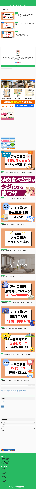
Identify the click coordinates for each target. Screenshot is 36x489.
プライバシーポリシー (11, 454)
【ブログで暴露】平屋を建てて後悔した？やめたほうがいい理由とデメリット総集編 (16, 354)
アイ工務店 (3, 424)
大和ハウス (3, 470)
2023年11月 (2, 409)
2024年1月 (2, 407)
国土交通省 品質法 (5, 458)
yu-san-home (25, 390)
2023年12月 (3, 408)
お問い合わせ (16, 454)
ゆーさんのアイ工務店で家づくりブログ (18, 5)
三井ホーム (3, 473)
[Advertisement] (18, 129)
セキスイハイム (23, 26)
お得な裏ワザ (3, 426)
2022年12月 (3, 416)
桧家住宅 (2, 482)
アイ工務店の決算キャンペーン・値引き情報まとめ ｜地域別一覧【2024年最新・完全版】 (17, 302)
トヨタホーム (3, 480)
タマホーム (23, 16)
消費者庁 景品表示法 (5, 462)
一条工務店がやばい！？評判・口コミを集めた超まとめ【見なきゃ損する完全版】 (15, 380)
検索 (32, 385)
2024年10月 (3, 401)
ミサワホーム (3, 472)
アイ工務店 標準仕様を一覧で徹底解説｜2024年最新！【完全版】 (12, 224)
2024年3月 (2, 405)
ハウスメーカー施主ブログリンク (23, 454)
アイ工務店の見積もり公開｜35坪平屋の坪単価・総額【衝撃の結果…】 (13, 328)
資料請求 (2, 430)
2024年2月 (2, 406)
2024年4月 (2, 404)
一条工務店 (28, 35)
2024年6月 (2, 402)
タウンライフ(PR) (4, 463)
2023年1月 (2, 415)
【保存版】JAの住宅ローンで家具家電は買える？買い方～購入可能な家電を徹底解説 (11, 390)
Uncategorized (3, 422)
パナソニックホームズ (5, 478)
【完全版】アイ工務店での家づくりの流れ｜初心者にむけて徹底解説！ (13, 250)
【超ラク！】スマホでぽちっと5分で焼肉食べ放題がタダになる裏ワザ (13, 198)
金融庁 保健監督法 (5, 459)
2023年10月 (3, 410)
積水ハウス (3, 469)
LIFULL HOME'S (4, 465)
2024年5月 (2, 403)
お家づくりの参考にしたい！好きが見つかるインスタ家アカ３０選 (12, 276)
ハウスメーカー (27, 16)
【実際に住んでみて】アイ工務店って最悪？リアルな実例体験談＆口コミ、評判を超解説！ (17, 172)
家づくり (32, 35)
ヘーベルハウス (4, 474)
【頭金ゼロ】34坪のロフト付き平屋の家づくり (18, 484)
